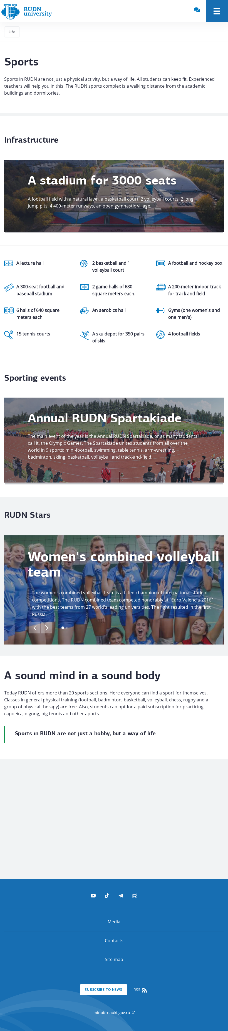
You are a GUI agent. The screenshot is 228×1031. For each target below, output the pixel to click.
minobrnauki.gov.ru (112, 1012)
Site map (114, 959)
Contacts (114, 940)
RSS (137, 989)
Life (12, 31)
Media (114, 921)
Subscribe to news (103, 989)
